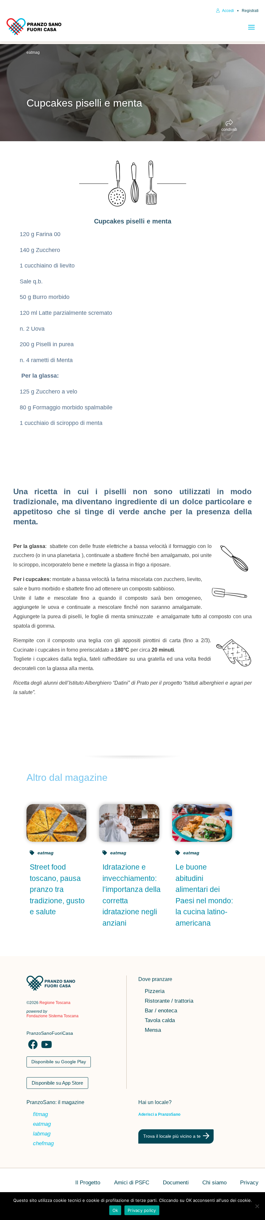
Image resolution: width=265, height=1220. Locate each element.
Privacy (249, 1183)
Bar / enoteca (161, 1011)
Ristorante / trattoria (169, 1001)
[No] (257, 1206)
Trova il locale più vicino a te (172, 1136)
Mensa (153, 1030)
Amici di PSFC (131, 1183)
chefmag (43, 1143)
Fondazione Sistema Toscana (52, 1016)
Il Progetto (87, 1183)
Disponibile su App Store (57, 1083)
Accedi (227, 10)
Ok (115, 1210)
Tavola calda (160, 1020)
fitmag (40, 1114)
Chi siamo (214, 1183)
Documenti (176, 1183)
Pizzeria (154, 991)
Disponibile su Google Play (58, 1061)
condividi (229, 129)
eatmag (33, 52)
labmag (41, 1134)
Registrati (250, 10)
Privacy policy (142, 1210)
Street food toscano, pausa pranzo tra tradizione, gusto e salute (57, 889)
